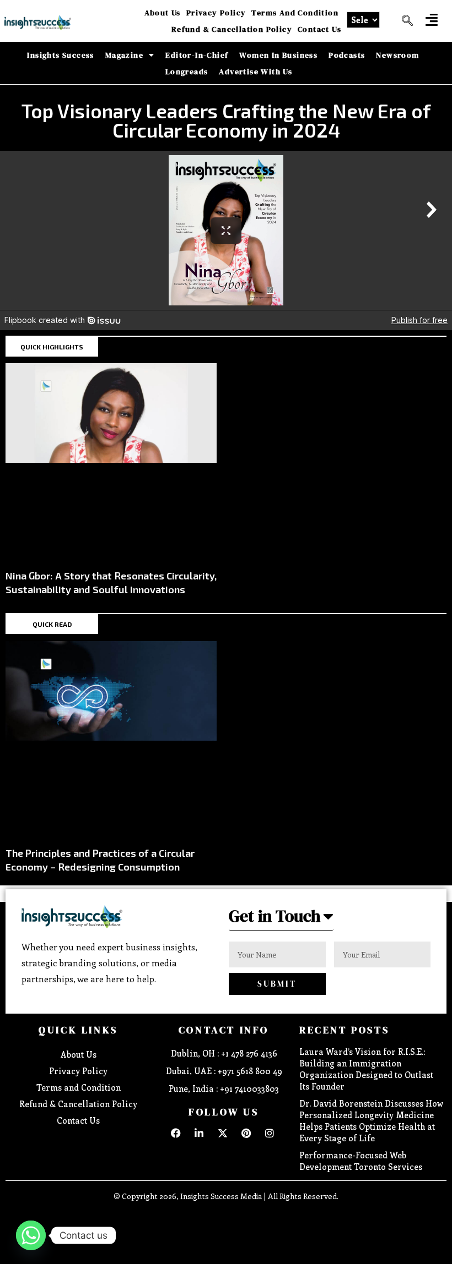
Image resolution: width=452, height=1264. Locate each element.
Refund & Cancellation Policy (231, 29)
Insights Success (60, 55)
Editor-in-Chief (196, 55)
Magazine (124, 55)
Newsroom (397, 55)
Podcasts (347, 55)
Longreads (186, 71)
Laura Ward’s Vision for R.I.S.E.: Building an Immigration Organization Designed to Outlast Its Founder (366, 1069)
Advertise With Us (255, 71)
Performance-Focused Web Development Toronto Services (360, 1161)
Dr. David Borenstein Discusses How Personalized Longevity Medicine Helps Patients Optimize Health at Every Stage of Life (371, 1120)
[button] (432, 19)
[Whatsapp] (31, 1235)
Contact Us (319, 29)
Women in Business (278, 55)
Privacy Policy (216, 12)
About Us (162, 12)
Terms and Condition (294, 12)
